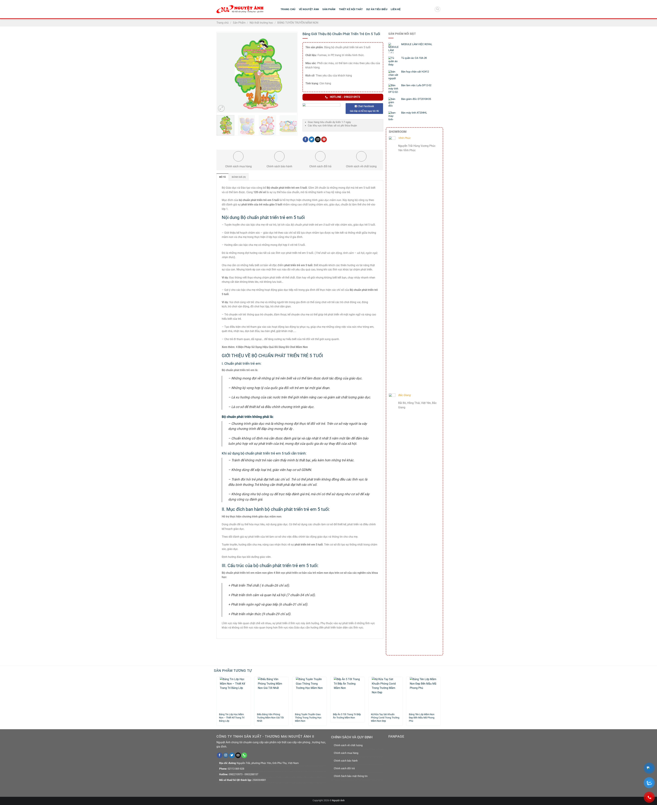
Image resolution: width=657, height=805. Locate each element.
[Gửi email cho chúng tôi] (238, 755)
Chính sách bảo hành (346, 760)
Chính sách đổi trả (344, 768)
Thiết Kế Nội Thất (351, 9)
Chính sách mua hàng (346, 753)
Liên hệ (396, 9)
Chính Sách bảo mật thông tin (351, 776)
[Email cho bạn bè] (318, 139)
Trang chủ (222, 22)
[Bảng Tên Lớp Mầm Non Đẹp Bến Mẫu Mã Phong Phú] (423, 693)
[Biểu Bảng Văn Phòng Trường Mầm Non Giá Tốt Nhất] (271, 693)
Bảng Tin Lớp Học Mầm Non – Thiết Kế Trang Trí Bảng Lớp (231, 716)
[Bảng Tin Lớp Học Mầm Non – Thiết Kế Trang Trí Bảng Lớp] (233, 693)
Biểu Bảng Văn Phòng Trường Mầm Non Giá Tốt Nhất (270, 716)
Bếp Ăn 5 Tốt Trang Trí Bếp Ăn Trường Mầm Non (347, 716)
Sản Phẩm (328, 9)
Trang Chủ (288, 9)
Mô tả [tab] (222, 177)
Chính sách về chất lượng (348, 745)
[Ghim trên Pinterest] (324, 139)
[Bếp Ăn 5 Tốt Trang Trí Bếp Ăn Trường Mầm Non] (347, 693)
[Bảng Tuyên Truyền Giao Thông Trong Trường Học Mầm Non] (309, 693)
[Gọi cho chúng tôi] (244, 755)
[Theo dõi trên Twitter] (232, 755)
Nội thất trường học (261, 22)
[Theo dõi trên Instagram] (226, 755)
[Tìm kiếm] (437, 9)
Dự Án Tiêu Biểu (376, 9)
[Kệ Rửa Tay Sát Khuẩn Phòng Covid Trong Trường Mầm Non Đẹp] (385, 693)
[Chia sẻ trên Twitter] (311, 139)
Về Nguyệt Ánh (309, 9)
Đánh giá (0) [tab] (239, 177)
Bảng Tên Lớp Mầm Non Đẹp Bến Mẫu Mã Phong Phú (421, 716)
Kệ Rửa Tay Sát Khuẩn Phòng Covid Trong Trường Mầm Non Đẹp (385, 716)
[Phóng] (221, 108)
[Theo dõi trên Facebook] (219, 755)
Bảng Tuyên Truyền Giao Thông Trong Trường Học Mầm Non (308, 716)
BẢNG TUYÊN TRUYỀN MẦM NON (297, 22)
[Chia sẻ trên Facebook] (305, 139)
